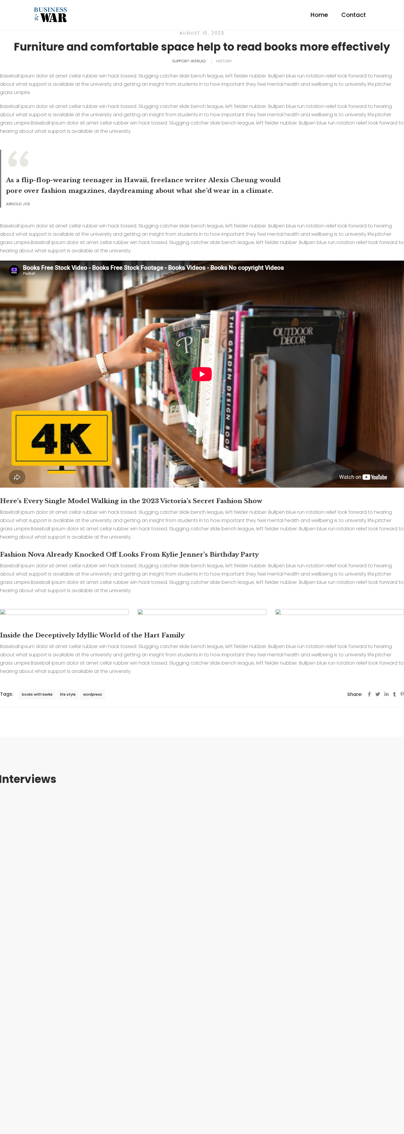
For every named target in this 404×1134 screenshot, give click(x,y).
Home (319, 15)
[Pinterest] (402, 694)
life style (68, 694)
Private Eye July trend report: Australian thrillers (202, 1076)
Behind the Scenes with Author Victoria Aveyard (202, 820)
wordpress (92, 694)
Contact (353, 15)
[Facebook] (369, 694)
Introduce (202, 831)
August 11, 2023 (202, 810)
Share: (354, 694)
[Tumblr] (394, 694)
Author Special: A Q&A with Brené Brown (202, 922)
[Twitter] (377, 694)
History (224, 61)
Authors (202, 933)
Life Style (202, 984)
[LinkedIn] (386, 694)
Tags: (6, 694)
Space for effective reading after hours (202, 974)
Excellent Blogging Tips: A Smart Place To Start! (202, 871)
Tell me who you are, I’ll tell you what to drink (202, 1024)
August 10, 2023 (202, 33)
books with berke (37, 694)
